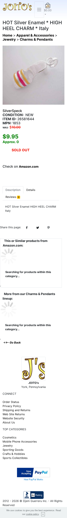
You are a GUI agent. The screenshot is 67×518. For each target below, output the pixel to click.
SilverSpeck (12, 111)
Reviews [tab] (12, 197)
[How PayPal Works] (33, 472)
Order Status (11, 402)
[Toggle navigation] (39, 9)
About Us (9, 422)
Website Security (13, 418)
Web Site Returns (14, 414)
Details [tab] (30, 190)
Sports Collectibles (15, 458)
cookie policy (32, 514)
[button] (48, 9)
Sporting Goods (13, 449)
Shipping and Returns (16, 410)
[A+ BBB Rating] (33, 494)
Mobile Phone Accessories (20, 441)
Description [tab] (12, 190)
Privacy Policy (12, 406)
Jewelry (8, 445)
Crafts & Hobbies (14, 454)
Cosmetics (9, 437)
